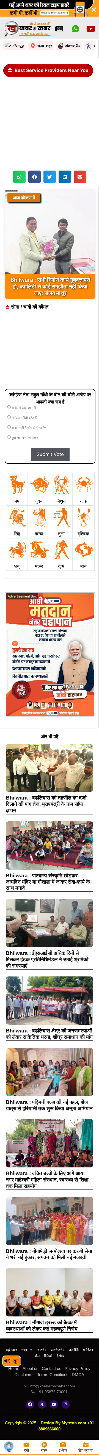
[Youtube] (54, 1404)
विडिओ (48, 1356)
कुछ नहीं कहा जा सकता (25, 438)
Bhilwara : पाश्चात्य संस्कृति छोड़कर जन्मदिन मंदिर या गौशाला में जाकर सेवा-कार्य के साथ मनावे (48, 882)
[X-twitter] (42, 1404)
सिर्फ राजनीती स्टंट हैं (24, 418)
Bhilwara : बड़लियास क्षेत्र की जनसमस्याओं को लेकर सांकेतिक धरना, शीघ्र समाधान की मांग (49, 1034)
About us (30, 1368)
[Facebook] (30, 1404)
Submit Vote (50, 454)
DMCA (78, 1374)
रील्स (44, 1450)
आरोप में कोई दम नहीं (23, 408)
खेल (37, 1356)
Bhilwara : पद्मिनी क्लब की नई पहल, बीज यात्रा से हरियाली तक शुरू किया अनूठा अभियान (49, 1105)
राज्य (24, 1350)
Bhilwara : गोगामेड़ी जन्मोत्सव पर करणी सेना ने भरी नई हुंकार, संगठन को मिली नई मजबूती (49, 1254)
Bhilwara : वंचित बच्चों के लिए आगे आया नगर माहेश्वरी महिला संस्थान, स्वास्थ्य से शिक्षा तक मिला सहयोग (47, 1179)
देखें (26, 1450)
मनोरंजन (88, 1350)
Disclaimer (24, 1374)
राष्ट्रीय (41, 1350)
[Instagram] (66, 1404)
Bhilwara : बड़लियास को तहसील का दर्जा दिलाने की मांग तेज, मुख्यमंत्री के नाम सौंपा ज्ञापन (46, 804)
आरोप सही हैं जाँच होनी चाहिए (28, 428)
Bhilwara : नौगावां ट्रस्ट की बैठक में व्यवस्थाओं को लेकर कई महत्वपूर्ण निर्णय (42, 1325)
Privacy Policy (77, 1368)
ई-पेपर (60, 1356)
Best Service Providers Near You (52, 70)
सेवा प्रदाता (85, 1450)
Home (13, 1368)
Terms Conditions (52, 1374)
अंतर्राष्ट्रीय (57, 1350)
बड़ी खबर (11, 1350)
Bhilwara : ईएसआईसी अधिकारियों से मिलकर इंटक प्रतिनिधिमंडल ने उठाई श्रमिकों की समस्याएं (47, 959)
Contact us (51, 1368)
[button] (19, 177)
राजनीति (74, 1350)
